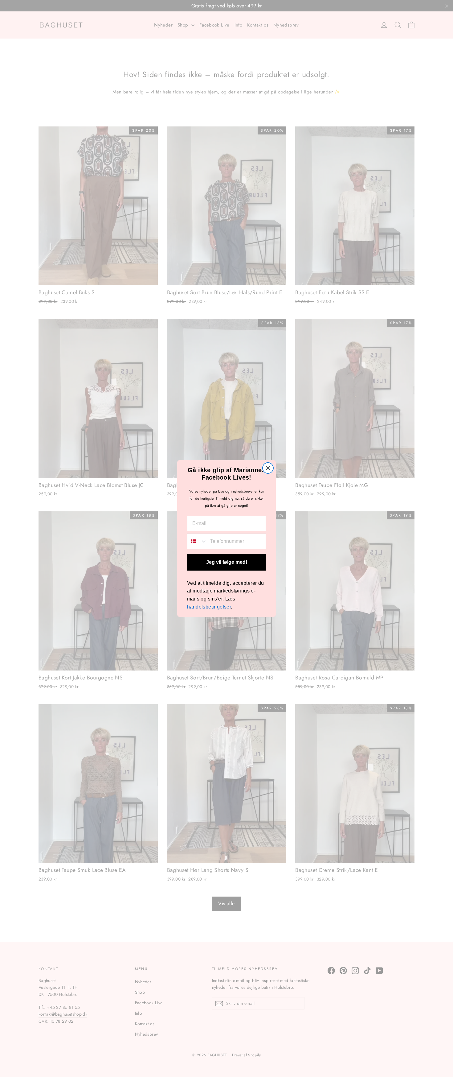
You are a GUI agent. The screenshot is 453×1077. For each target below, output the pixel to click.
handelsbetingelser (209, 606)
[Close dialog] (268, 468)
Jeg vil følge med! (226, 562)
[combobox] (197, 541)
